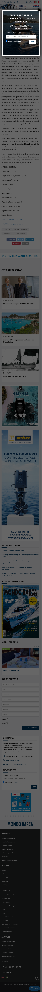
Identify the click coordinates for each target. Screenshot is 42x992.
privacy (18, 41)
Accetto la (14, 41)
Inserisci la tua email (13, 32)
